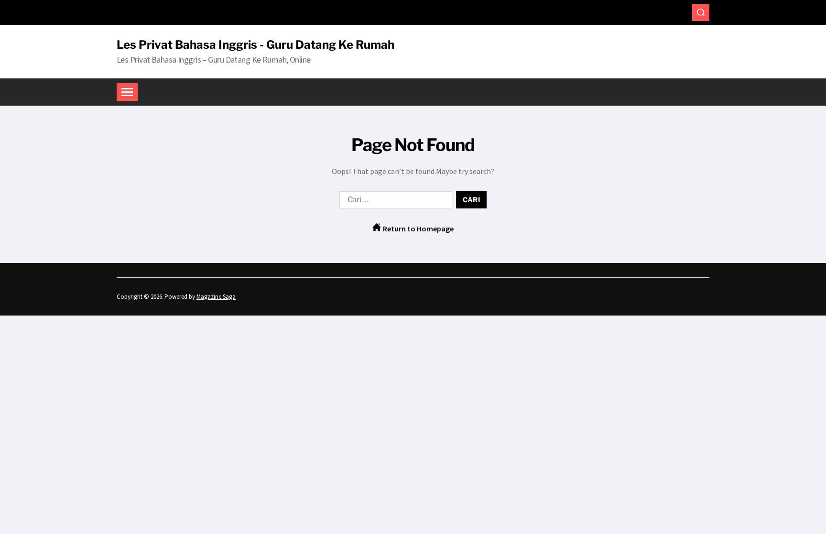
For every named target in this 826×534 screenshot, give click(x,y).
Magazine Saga (216, 297)
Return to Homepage (417, 228)
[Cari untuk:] (394, 201)
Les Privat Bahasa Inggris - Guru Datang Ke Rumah (255, 45)
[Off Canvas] (127, 92)
